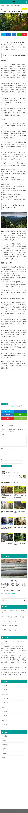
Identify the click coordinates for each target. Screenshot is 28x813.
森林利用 (4, 749)
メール (3, 454)
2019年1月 (4, 689)
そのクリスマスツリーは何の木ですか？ (12, 621)
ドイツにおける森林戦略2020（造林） (11, 667)
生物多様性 (19, 406)
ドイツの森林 (5, 744)
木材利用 (4, 753)
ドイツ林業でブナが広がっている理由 (11, 646)
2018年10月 (5, 702)
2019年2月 (4, 685)
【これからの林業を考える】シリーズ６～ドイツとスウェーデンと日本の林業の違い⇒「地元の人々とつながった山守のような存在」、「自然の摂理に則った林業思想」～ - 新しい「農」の (13, 659)
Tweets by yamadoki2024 (8, 593)
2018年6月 (4, 720)
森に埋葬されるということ (9, 630)
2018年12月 (5, 694)
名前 (2, 448)
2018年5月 (4, 724)
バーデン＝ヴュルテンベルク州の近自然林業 (13, 611)
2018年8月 (4, 711)
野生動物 (4, 740)
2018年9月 (4, 707)
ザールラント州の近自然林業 (9, 625)
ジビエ (3, 757)
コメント (3, 434)
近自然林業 (12, 406)
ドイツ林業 (5, 404)
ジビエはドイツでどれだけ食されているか (13, 617)
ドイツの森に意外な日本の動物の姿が (11, 641)
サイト (2, 459)
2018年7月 (4, 715)
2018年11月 (5, 698)
